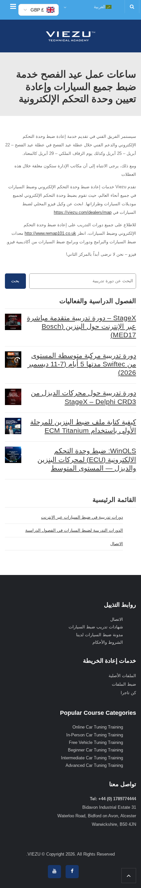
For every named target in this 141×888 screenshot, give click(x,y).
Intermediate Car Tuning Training (92, 757)
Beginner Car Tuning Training (95, 750)
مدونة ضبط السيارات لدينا (99, 634)
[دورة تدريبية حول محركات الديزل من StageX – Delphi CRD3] (13, 397)
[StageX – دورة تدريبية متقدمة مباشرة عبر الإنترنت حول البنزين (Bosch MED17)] (13, 322)
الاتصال (116, 543)
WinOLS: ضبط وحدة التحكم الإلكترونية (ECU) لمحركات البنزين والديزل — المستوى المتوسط (86, 459)
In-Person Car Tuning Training (94, 734)
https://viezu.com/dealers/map (82, 212)
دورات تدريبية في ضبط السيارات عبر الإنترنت (82, 517)
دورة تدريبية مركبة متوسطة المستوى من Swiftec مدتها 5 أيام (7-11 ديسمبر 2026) (82, 364)
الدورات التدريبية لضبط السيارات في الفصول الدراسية (74, 530)
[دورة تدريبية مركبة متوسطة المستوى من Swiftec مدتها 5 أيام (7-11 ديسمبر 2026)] (13, 359)
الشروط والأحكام (107, 642)
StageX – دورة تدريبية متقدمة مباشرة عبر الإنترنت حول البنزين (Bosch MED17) (81, 326)
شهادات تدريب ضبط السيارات (96, 626)
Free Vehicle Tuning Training (96, 742)
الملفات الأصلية (122, 675)
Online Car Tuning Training (97, 727)
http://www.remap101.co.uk (50, 233)
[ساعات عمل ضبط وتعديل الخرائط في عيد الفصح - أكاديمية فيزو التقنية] (70, 36)
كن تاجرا (128, 692)
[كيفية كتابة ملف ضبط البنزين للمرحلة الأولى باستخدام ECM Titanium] (13, 426)
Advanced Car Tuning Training (94, 765)
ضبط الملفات (124, 684)
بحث (15, 280)
